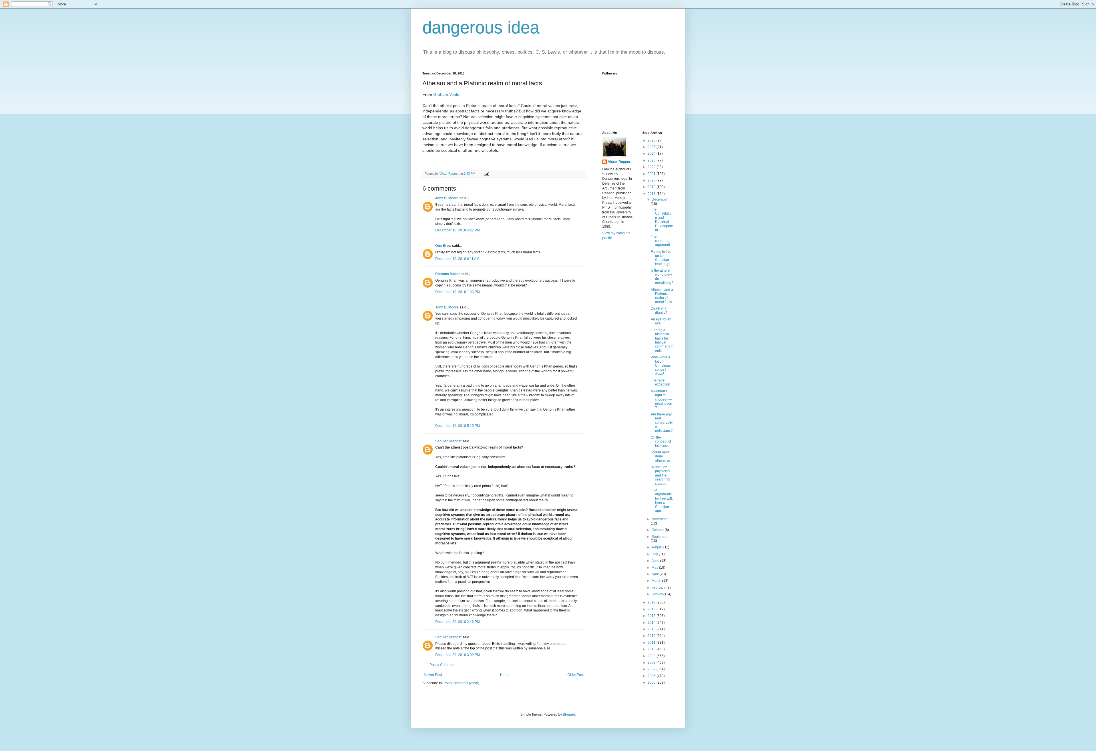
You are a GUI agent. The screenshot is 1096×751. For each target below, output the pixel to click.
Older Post (575, 675)
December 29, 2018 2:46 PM (457, 622)
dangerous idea (480, 27)
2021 (652, 174)
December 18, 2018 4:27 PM (457, 230)
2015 (652, 616)
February (659, 588)
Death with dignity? (659, 310)
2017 (652, 602)
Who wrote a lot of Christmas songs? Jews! (661, 365)
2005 (652, 683)
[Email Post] (486, 173)
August (657, 547)
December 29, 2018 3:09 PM (457, 655)
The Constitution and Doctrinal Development (662, 219)
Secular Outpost (448, 441)
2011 (652, 643)
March (657, 581)
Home (504, 675)
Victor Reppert (620, 162)
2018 (652, 194)
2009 (652, 656)
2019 (652, 187)
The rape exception (660, 382)
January (658, 594)
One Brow (443, 246)
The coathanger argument (662, 241)
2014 (652, 623)
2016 (652, 609)
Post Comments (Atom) (461, 683)
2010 (652, 649)
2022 (652, 167)
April (656, 574)
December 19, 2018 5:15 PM (457, 426)
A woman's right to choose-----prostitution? (661, 399)
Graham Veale (446, 94)
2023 (652, 160)
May (655, 568)
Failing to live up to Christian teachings (661, 258)
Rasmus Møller (447, 274)
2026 (652, 140)
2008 (652, 663)
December (660, 199)
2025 (652, 147)
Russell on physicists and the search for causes (660, 475)
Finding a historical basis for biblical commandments (662, 340)
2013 (652, 629)
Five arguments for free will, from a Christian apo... (662, 500)
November (660, 519)
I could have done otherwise (660, 456)
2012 (652, 636)
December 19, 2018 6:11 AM (457, 259)
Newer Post (433, 675)
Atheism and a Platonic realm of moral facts (662, 296)
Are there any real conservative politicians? (662, 422)
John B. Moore (447, 198)
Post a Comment (442, 665)
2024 (652, 154)
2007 (652, 669)
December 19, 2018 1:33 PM (457, 292)
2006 (652, 676)
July (655, 554)
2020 (652, 180)
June (656, 561)
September (660, 537)
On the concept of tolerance (661, 441)
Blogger (569, 714)
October (658, 530)
